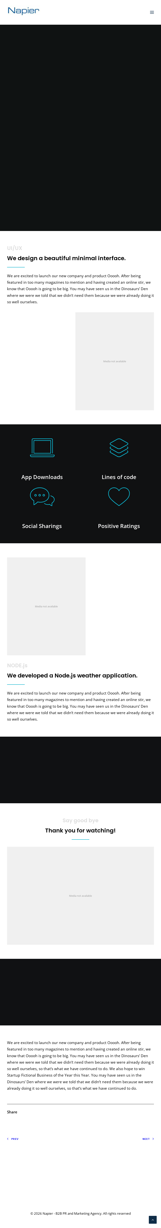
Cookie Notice (19, 1161)
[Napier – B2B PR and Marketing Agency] (23, 12)
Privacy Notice (19, 1154)
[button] (152, 12)
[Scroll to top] (153, 1219)
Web (82, 133)
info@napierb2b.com (135, 1188)
